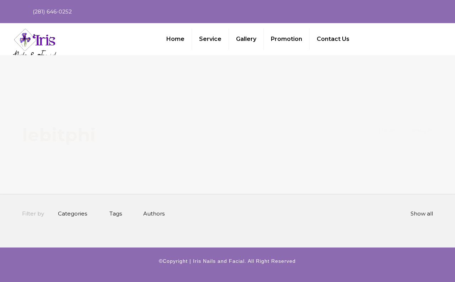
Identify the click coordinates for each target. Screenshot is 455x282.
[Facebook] (427, 11)
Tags (115, 213)
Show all (422, 213)
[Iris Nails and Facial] (35, 39)
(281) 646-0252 (52, 11)
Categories (72, 213)
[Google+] (437, 11)
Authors (154, 213)
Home (387, 130)
